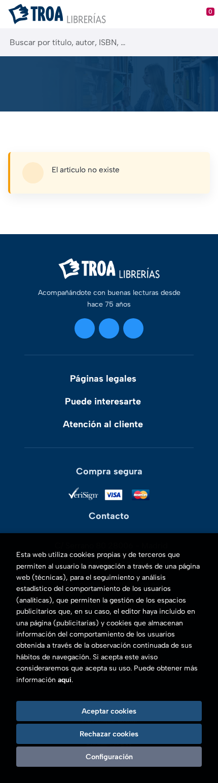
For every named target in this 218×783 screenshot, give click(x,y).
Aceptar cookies (109, 711)
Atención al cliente (103, 424)
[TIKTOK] (133, 328)
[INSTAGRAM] (85, 328)
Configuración (109, 756)
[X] (109, 328)
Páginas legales (103, 378)
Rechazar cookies (109, 733)
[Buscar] (201, 42)
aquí (64, 680)
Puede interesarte (103, 401)
